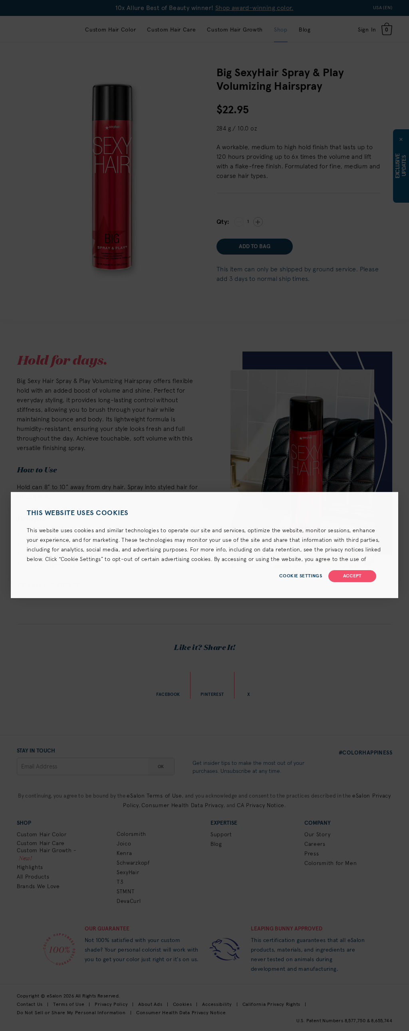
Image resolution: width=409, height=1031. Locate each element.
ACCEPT (352, 576)
